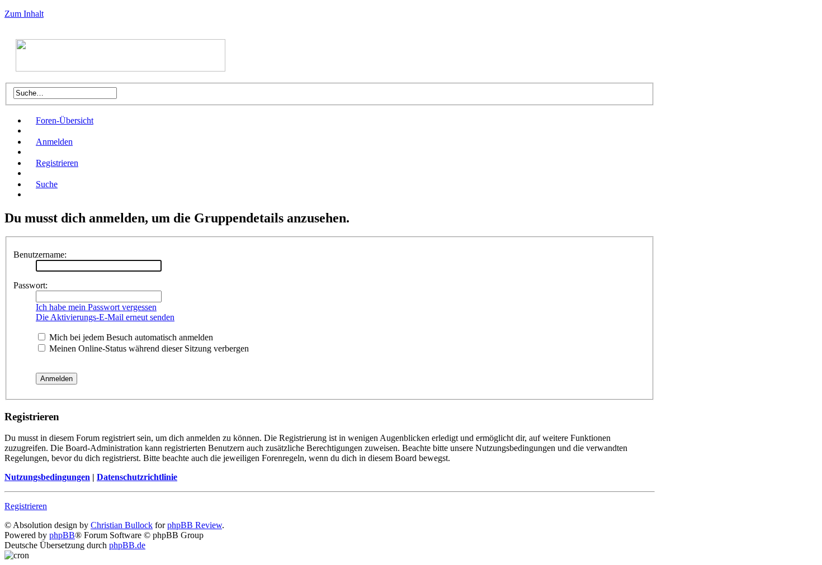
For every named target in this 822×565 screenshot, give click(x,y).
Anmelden (54, 141)
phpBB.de (127, 545)
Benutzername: (40, 254)
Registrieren (57, 163)
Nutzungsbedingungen (47, 477)
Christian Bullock (122, 525)
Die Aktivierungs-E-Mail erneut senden (105, 317)
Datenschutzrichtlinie (137, 477)
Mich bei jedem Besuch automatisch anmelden (130, 337)
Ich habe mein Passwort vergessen (96, 307)
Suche (47, 184)
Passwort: (30, 285)
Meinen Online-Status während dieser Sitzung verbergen (148, 348)
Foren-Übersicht (64, 120)
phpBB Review (194, 525)
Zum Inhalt (24, 13)
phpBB (62, 535)
